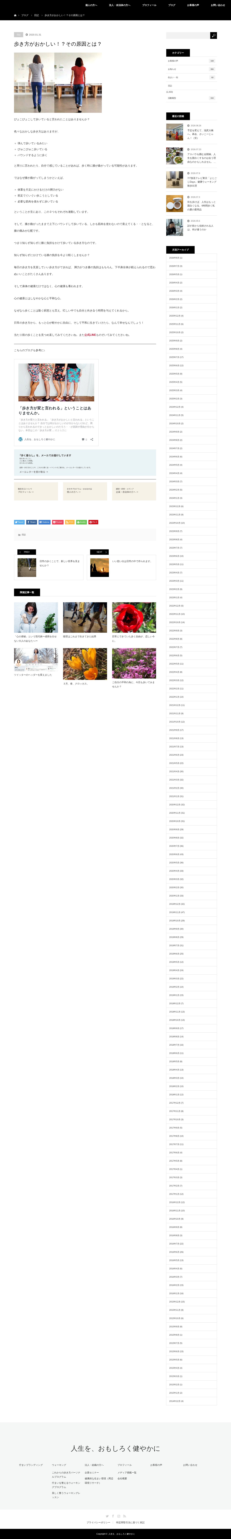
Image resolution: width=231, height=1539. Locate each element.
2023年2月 (174, 589)
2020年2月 (174, 887)
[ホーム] (15, 11)
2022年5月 (174, 664)
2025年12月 (174, 316)
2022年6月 (174, 655)
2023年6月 (174, 556)
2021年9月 (174, 730)
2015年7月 (174, 1343)
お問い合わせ (218, 5)
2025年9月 (174, 341)
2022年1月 (174, 697)
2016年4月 (174, 1268)
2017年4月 (174, 1169)
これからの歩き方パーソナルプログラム (66, 1474)
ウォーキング (59, 1465)
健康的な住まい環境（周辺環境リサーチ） (99, 1480)
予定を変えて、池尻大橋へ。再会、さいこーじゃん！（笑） (200, 134)
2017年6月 (174, 1152)
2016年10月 (174, 1219)
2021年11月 (174, 713)
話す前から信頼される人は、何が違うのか (200, 227)
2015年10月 (174, 1318)
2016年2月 (174, 1285)
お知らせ (191, 69)
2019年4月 (174, 970)
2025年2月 (174, 399)
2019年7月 (174, 945)
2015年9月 (174, 1326)
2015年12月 (174, 1302)
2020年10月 (174, 821)
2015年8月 (174, 1335)
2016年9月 (174, 1227)
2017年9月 (174, 1128)
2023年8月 (174, 539)
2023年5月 (174, 564)
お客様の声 (193, 5)
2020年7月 (174, 846)
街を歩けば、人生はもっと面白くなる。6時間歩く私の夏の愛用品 (201, 206)
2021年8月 (174, 738)
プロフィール (149, 5)
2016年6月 (174, 1252)
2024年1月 (174, 498)
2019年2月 (174, 987)
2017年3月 (174, 1177)
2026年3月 (174, 291)
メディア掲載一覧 (127, 1472)
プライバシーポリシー (98, 1522)
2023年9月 (174, 531)
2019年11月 (174, 912)
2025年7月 (174, 357)
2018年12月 (174, 1003)
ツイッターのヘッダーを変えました (33, 674)
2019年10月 (174, 920)
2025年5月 (174, 374)
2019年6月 (174, 954)
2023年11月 (174, 515)
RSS (124, 1515)
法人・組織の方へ (94, 1465)
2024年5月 (174, 465)
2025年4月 (174, 382)
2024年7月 (174, 448)
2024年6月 (174, 457)
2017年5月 (174, 1161)
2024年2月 (174, 490)
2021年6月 (174, 755)
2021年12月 (174, 705)
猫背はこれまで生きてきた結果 (79, 636)
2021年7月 (174, 746)
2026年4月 (174, 283)
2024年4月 (174, 473)
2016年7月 (174, 1244)
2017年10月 (174, 1119)
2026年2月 (174, 299)
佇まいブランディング (31, 1465)
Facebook (112, 1515)
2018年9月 (174, 1028)
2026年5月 (174, 274)
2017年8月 (174, 1136)
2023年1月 (174, 597)
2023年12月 (174, 506)
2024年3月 (174, 481)
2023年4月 (174, 573)
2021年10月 (174, 722)
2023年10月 (174, 523)
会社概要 (122, 1478)
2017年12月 (174, 1103)
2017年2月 (174, 1186)
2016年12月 (174, 1202)
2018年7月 (174, 1045)
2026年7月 (174, 266)
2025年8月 (174, 349)
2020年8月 (174, 838)
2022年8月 (174, 639)
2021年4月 (174, 771)
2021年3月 (174, 780)
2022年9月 (174, 630)
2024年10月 (174, 423)
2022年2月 (174, 688)
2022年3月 (174, 680)
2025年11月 (174, 324)
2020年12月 (174, 804)
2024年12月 (174, 407)
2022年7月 (174, 647)
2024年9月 (174, 432)
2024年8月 (174, 440)
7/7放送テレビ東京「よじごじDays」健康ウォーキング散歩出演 (202, 182)
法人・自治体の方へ (119, 5)
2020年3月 (174, 879)
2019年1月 (174, 995)
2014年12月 (174, 1401)
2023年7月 (174, 548)
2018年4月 (174, 1070)
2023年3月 (174, 581)
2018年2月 (174, 1086)
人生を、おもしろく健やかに (115, 1448)
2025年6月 (174, 365)
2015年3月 (174, 1376)
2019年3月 (174, 978)
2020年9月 (174, 829)
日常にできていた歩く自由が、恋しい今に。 (133, 638)
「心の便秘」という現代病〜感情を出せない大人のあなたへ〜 (35, 638)
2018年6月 (174, 1053)
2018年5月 (174, 1061)
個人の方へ (91, 5)
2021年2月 (174, 788)
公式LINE (90, 334)
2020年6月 (174, 854)
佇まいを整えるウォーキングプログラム (66, 1485)
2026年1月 (174, 307)
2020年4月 (174, 871)
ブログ (171, 5)
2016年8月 (174, 1235)
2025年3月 (174, 390)
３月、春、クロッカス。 (76, 683)
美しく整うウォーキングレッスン (66, 1495)
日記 (19, 34)
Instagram (118, 1515)
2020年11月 (174, 813)
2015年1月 (174, 1393)
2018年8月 (174, 1036)
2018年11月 (174, 1012)
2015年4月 (174, 1368)
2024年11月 (174, 415)
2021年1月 (174, 796)
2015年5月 (174, 1360)
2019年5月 (174, 962)
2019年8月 (174, 937)
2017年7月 (174, 1144)
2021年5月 (174, 763)
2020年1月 (174, 896)
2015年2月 (174, 1384)
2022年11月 (174, 614)
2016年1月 (174, 1293)
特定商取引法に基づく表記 (130, 1522)
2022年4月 (174, 672)
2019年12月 (174, 904)
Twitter (106, 1515)
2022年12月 (174, 606)
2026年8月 (174, 258)
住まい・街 (190, 77)
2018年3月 (174, 1078)
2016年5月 (174, 1260)
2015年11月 (174, 1310)
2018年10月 (174, 1020)
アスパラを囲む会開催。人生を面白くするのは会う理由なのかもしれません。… (201, 158)
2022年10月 (174, 622)
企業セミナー (92, 1472)
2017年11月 (174, 1111)
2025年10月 (174, 332)
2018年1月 (174, 1094)
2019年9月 (174, 929)
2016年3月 (174, 1277)
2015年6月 (174, 1351)
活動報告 (191, 98)
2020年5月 (174, 862)
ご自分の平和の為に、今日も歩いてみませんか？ (133, 684)
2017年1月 (174, 1194)
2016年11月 (174, 1210)
